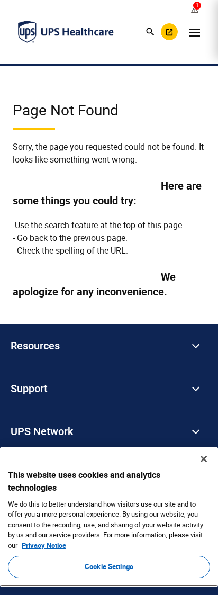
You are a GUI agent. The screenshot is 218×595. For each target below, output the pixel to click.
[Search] (150, 31)
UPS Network (42, 431)
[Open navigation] (194, 31)
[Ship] (169, 31)
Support (29, 388)
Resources (35, 345)
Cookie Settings (109, 566)
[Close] (203, 459)
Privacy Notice (44, 545)
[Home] (66, 32)
